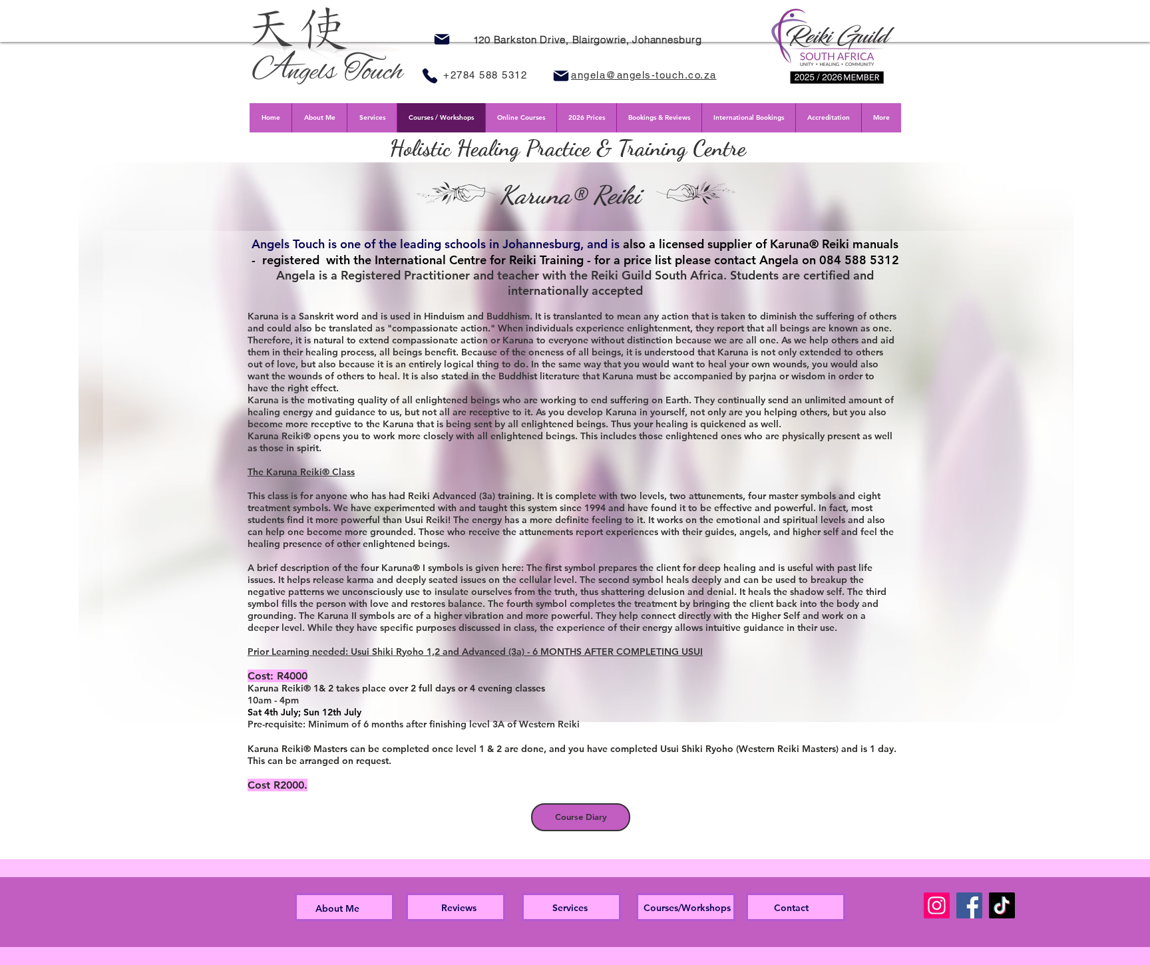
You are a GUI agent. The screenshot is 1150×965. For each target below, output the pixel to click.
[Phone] (430, 76)
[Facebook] (969, 905)
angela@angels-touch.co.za (644, 75)
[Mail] (442, 39)
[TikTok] (1002, 905)
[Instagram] (937, 905)
